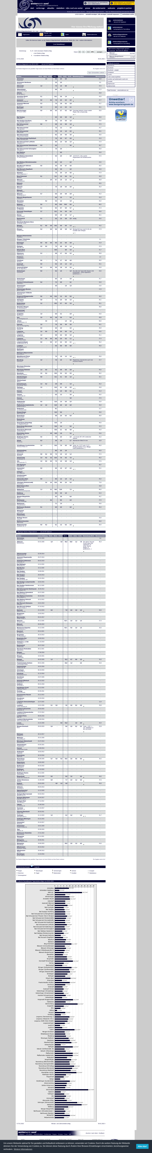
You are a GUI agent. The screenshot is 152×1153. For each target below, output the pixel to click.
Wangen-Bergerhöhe (23, 497)
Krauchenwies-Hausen (24, 695)
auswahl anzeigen (91, 14)
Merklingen (20, 349)
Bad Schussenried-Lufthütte (26, 142)
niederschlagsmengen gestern (120, 48)
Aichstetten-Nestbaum (24, 83)
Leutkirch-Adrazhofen (24, 709)
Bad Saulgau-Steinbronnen (25, 586)
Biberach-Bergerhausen (24, 198)
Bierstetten (20, 201)
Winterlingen (21, 514)
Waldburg (21, 493)
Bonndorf (20, 631)
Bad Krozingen (21, 111)
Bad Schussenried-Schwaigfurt (26, 149)
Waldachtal (23, 490)
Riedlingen (20, 770)
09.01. (60, 76)
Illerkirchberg (21, 304)
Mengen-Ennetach (22, 727)
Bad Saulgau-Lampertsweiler (26, 582)
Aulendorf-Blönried (23, 104)
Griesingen (21, 670)
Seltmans (20, 787)
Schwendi (20, 454)
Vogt (20, 830)
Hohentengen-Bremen (24, 289)
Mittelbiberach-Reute (23, 357)
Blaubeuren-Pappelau (23, 628)
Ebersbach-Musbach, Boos (25, 222)
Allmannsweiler (21, 554)
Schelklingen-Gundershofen (26, 446)
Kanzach (23, 325)
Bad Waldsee (21, 153)
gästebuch (111, 65)
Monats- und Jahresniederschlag (60, 1123)
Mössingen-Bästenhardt (24, 741)
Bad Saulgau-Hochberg (24, 121)
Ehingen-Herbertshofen (24, 236)
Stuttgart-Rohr (21, 801)
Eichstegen (20, 243)
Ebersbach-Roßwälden (24, 649)
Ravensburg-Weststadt (24, 430)
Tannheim (21, 808)
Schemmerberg (21, 451)
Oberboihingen (21, 745)
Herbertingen (21, 271)
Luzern (20, 723)
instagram (111, 72)
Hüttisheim (20, 300)
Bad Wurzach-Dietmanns (24, 603)
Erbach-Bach (21, 250)
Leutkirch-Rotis (22, 716)
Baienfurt (22, 173)
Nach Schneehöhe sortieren (96, 72)
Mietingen (20, 734)
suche (110, 74)
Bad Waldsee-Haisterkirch (25, 156)
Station (19, 76)
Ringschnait (23, 777)
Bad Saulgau (21, 117)
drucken (88, 1133)
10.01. (65, 76)
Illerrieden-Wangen (23, 307)
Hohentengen (21, 286)
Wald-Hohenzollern (23, 486)
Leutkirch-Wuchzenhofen (25, 720)
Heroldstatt (20, 677)
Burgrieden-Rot (22, 639)
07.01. (50, 76)
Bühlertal (21, 205)
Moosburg (20, 360)
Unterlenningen (22, 476)
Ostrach (19, 391)
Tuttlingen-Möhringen (24, 819)
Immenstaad (21, 311)
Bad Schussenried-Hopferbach (26, 139)
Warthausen (22, 500)
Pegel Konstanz (111, 90)
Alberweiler (20, 86)
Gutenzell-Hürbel (22, 268)
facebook (110, 67)
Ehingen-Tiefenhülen (23, 240)
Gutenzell (20, 264)
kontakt (110, 81)
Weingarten (20, 511)
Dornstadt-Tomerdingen (24, 212)
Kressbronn (20, 698)
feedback (101, 1133)
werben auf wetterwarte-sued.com (118, 79)
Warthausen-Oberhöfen (24, 833)
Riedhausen (20, 766)
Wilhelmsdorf (21, 847)
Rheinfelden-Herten (23, 434)
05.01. (40, 76)
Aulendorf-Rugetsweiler (24, 557)
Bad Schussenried (22, 124)
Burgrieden (20, 208)
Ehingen (20, 226)
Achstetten (20, 79)
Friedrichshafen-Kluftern (24, 663)
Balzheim (21, 610)
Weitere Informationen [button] (23, 1149)
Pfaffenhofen (21, 402)
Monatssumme (100, 76)
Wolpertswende (22, 525)
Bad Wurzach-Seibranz (24, 166)
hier (77, 40)
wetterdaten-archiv (128, 14)
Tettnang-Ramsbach (23, 812)
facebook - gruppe (113, 70)
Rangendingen (21, 412)
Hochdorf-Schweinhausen (25, 282)
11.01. (69, 76)
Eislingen (20, 247)
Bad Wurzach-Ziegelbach (25, 169)
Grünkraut (20, 261)
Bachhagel (20, 107)
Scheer (19, 441)
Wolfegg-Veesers (22, 518)
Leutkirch (21, 346)
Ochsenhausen (22, 384)
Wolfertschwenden (23, 521)
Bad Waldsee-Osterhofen (25, 596)
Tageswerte (26, 34)
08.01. (55, 76)
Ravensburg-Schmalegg (24, 423)
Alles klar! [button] (142, 1146)
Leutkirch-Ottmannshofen (25, 713)
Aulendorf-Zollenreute (24, 561)
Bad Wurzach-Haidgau (24, 607)
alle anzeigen (102, 14)
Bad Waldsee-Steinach (24, 600)
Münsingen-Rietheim (23, 370)
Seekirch (20, 784)
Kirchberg (20, 328)
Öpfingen (21, 388)
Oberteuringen (21, 381)
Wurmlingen (20, 854)
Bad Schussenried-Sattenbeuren (27, 146)
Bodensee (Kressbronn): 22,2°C (76, 11)
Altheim (21, 93)
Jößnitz (22, 321)
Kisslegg (21, 691)
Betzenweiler (21, 617)
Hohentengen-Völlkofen (24, 293)
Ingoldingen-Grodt (23, 688)
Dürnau (21, 215)
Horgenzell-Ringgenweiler (25, 297)
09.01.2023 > (102, 59)
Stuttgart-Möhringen (23, 798)
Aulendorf (22, 100)
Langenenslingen (22, 342)
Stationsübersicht (92, 34)
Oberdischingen (22, 377)
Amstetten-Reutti (22, 97)
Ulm (21, 461)
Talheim (21, 805)
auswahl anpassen (113, 14)
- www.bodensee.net (122, 90)
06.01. (45, 76)
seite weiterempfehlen (114, 77)
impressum (111, 83)
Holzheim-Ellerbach (23, 681)
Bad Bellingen (21, 565)
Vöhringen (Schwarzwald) (25, 483)
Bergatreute (20, 614)
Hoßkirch (20, 684)
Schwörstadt (21, 458)
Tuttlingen (21, 815)
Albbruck (20, 542)
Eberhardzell (21, 219)
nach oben (95, 1133)
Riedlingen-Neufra (22, 437)
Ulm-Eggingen (21, 465)
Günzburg (22, 674)
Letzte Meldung (43, 536)
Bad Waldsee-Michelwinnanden (26, 162)
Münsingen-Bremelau (23, 366)
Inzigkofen (20, 314)
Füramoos (20, 257)
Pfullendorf (22, 409)
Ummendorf (20, 468)
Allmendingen (22, 90)
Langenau (21, 332)
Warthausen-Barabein (23, 507)
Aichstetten (20, 538)
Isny (22, 318)
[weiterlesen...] (77, 273)
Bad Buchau (21, 568)
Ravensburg (20, 416)
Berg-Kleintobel (22, 177)
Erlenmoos (20, 254)
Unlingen (21, 472)
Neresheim (22, 374)
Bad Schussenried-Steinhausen (27, 589)
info (34, 31)
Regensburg (21, 763)
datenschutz (111, 86)
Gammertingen (21, 667)
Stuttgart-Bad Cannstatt (24, 794)
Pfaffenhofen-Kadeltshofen (25, 405)
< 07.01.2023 (20, 59)
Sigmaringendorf (22, 791)
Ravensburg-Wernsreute (24, 426)
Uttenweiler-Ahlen (22, 479)
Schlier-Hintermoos (23, 780)
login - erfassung (40, 31)
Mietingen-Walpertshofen (25, 353)
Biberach (21, 180)
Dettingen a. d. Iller (23, 642)
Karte (67, 34)
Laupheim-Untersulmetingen (26, 702)
